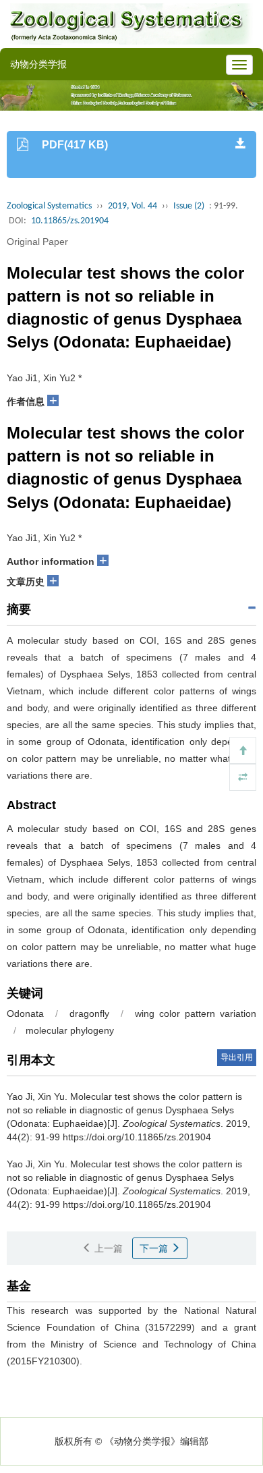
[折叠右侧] (242, 777)
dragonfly (89, 1013)
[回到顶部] (242, 750)
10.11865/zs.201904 (70, 221)
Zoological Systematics (49, 206)
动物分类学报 (38, 64)
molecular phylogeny (70, 1030)
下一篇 (155, 1248)
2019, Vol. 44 (132, 206)
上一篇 (107, 1248)
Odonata (25, 1013)
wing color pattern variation (195, 1013)
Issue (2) (188, 206)
